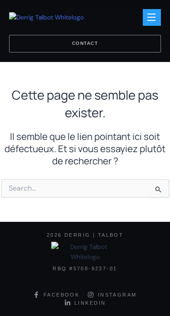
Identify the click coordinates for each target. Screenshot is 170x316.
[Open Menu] (152, 17)
